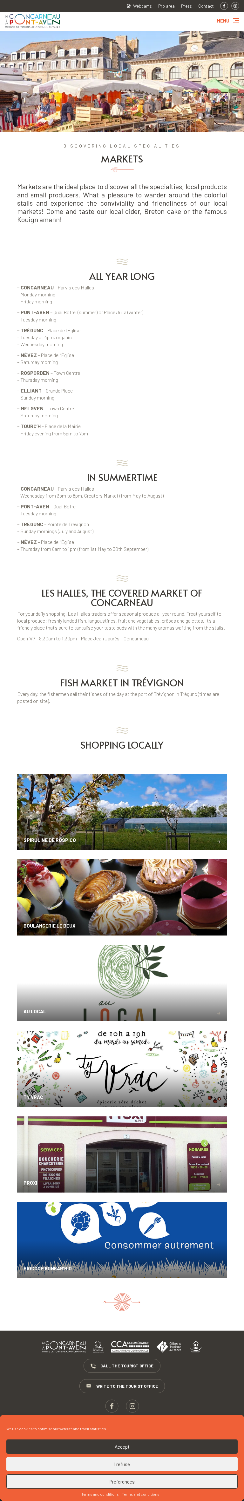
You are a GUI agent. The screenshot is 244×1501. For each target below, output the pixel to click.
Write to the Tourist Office (127, 1386)
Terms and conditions (100, 1494)
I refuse (122, 1464)
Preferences (122, 1481)
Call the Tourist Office (126, 1365)
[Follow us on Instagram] (235, 6)
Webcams (142, 6)
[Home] (32, 28)
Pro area (166, 6)
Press (186, 6)
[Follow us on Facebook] (224, 6)
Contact (206, 6)
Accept (122, 1447)
